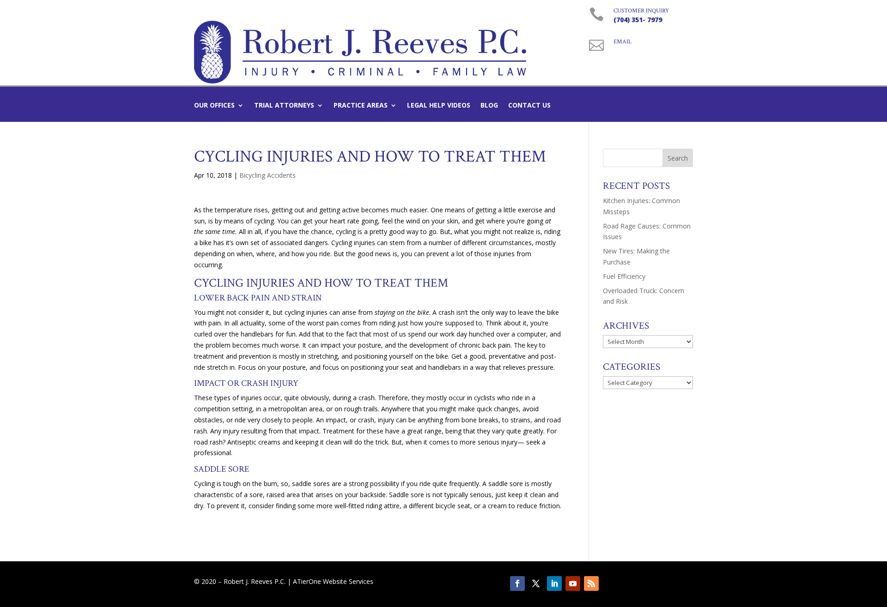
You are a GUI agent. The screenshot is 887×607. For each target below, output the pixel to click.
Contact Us (529, 105)
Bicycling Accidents (267, 175)
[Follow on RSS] (591, 583)
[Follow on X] (536, 583)
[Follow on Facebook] (517, 583)
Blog (489, 105)
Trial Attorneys (284, 105)
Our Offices (214, 105)
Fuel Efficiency (624, 276)
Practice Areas (361, 105)
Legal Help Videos (438, 105)
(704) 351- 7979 (638, 19)
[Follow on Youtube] (572, 583)
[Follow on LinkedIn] (554, 583)
